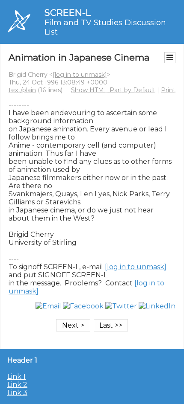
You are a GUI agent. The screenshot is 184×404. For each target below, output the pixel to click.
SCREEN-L (68, 12)
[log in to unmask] (80, 74)
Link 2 (17, 385)
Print (168, 90)
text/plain (22, 90)
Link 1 (16, 376)
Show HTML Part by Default (113, 90)
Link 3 (17, 393)
